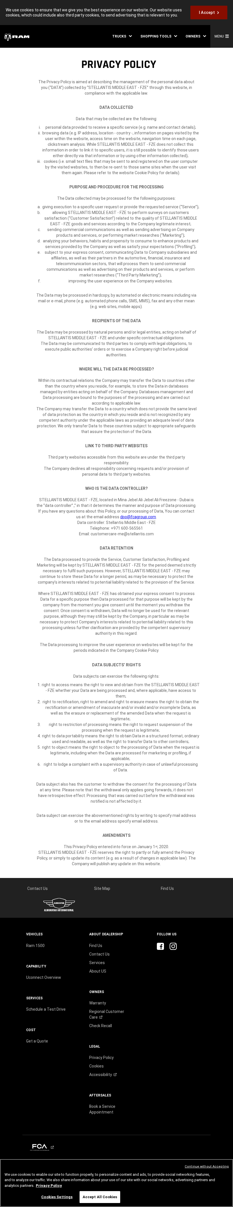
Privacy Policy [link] (101, 1057)
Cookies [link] (96, 1066)
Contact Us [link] (37, 888)
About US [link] (97, 971)
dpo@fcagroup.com (138, 517)
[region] (116, 1183)
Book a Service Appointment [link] (102, 1109)
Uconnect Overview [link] (43, 977)
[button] (122, 36)
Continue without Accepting (207, 1166)
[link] (208, 12)
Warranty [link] (97, 1003)
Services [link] (97, 962)
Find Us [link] (167, 888)
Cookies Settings (56, 1197)
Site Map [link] (102, 888)
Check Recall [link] (100, 1025)
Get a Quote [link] (37, 1041)
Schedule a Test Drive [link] (46, 1009)
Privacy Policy (49, 1185)
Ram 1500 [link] (35, 945)
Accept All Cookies (100, 1197)
